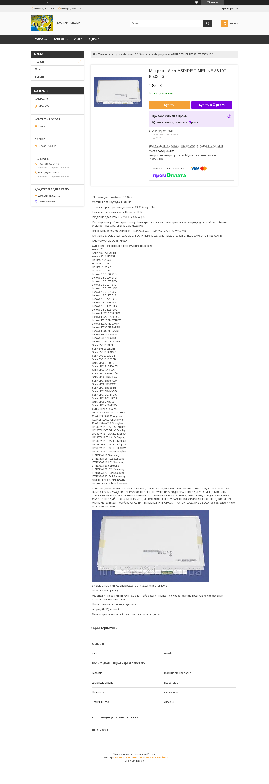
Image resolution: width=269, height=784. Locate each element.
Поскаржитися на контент (125, 757)
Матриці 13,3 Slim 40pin (137, 54)
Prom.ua (151, 754)
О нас (78, 39)
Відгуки (94, 39)
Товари (58, 39)
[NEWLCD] (42, 29)
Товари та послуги (109, 54)
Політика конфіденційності (154, 757)
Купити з (205, 105)
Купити (169, 105)
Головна (41, 39)
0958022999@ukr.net (49, 196)
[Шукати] (207, 23)
